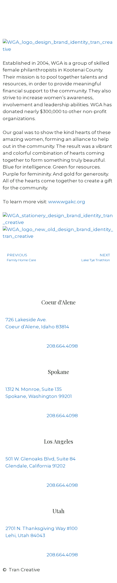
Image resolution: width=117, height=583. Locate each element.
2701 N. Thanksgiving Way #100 (41, 528)
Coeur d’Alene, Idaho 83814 (37, 326)
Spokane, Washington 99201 (38, 396)
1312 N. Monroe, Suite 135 (33, 389)
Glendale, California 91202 (35, 466)
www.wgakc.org (66, 201)
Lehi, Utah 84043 (25, 535)
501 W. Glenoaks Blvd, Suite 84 (40, 459)
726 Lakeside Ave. (26, 319)
